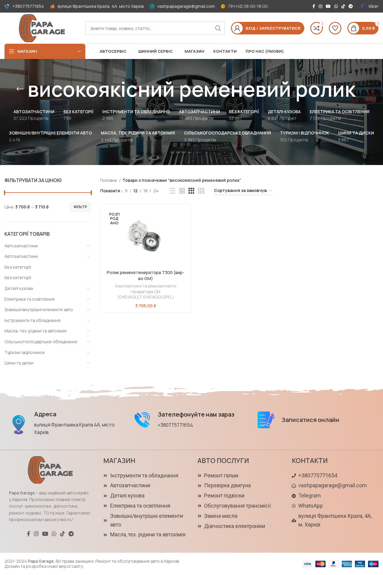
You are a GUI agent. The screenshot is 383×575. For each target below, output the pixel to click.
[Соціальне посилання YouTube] (328, 6)
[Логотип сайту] (41, 28)
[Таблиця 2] (182, 191)
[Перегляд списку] (172, 191)
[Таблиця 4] (201, 191)
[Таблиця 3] (191, 191)
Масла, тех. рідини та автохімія (35, 331)
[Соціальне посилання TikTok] (343, 6)
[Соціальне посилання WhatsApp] (336, 6)
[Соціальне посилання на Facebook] (314, 6)
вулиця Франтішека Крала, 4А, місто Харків (101, 6)
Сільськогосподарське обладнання (40, 341)
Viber (373, 6)
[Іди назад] (20, 89)
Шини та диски (19, 363)
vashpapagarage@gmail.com (186, 6)
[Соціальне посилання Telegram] (351, 6)
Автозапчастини (21, 246)
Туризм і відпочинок (24, 352)
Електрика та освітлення (29, 299)
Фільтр (80, 206)
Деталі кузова (18, 288)
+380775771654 (28, 6)
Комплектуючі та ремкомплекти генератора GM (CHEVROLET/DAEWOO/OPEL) (145, 291)
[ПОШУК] (218, 28)
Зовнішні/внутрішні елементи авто (38, 309)
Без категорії (17, 267)
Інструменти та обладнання (32, 320)
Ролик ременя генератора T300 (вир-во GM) (145, 275)
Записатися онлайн (310, 420)
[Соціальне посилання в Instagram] (320, 6)
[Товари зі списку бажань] (335, 28)
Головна (109, 180)
